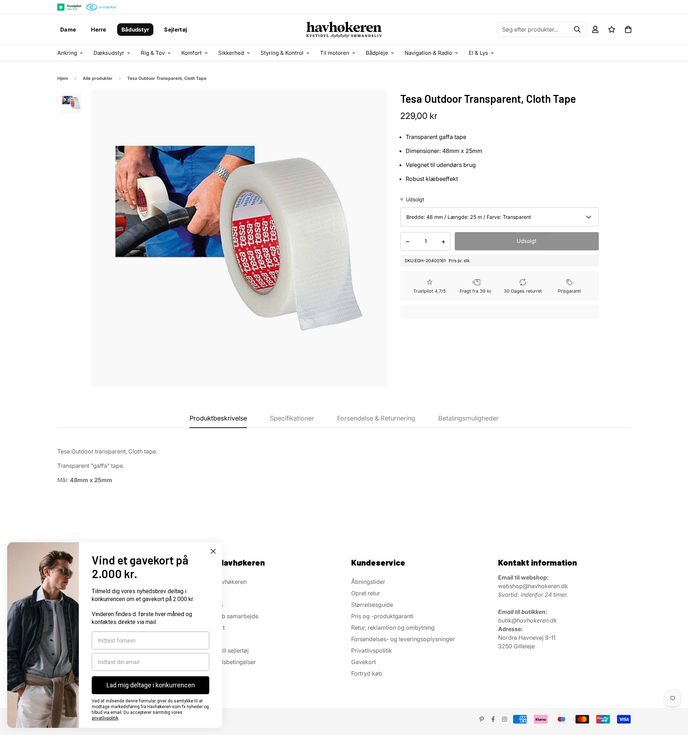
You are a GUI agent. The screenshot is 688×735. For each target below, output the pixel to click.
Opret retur (365, 593)
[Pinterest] (481, 719)
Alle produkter (98, 78)
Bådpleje (377, 52)
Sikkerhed (231, 52)
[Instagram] (504, 719)
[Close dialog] (213, 551)
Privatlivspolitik (371, 650)
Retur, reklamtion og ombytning (393, 627)
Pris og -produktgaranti (382, 616)
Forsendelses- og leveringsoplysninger (403, 639)
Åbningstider (368, 581)
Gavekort (363, 662)
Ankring (67, 52)
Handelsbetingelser (230, 662)
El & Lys (478, 52)
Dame (68, 29)
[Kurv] (628, 29)
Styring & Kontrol (282, 52)
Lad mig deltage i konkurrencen (150, 685)
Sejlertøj (175, 29)
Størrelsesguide (372, 604)
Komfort (191, 52)
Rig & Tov (153, 52)
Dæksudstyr (109, 52)
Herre (98, 29)
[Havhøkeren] (344, 29)
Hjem (62, 78)
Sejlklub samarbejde (231, 616)
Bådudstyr (135, 29)
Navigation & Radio (428, 52)
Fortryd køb (366, 673)
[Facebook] (493, 719)
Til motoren (334, 52)
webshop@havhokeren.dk (533, 586)
